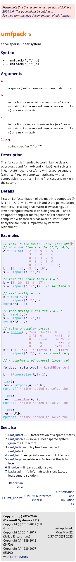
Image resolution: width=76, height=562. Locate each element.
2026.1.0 (8, 11)
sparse (16, 251)
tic (6, 381)
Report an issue (16, 485)
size (27, 374)
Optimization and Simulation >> (65, 498)
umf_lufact (15, 435)
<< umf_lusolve (11, 498)
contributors (19, 557)
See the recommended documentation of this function (36, 15)
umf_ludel (15, 447)
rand (14, 297)
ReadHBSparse (55, 367)
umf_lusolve (16, 439)
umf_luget (15, 459)
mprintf (9, 388)
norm (7, 304)
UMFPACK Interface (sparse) (37, 498)
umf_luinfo (15, 455)
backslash (15, 471)
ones (18, 374)
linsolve (21, 399)
